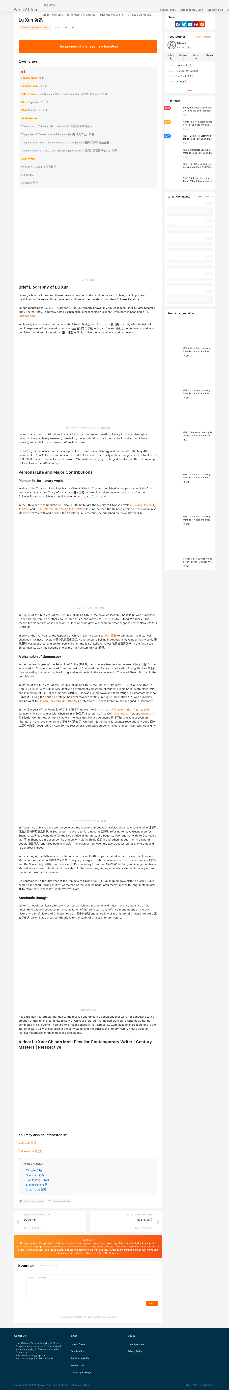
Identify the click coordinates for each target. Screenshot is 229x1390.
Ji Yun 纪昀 (177, 81)
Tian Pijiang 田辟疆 (37, 1180)
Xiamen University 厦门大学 (56, 701)
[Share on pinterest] (196, 24)
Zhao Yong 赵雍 (36, 1189)
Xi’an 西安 (110, 635)
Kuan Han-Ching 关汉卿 (183, 71)
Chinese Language (139, 14)
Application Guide (191, 9)
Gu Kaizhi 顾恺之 (180, 65)
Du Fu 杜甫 (30, 1219)
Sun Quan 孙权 (35, 1175)
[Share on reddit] (202, 24)
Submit (152, 1303)
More (189, 90)
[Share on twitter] (184, 24)
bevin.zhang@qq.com (33, 1355)
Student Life (215, 9)
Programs (48, 5)
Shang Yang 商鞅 (36, 1184)
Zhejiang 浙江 (27, 315)
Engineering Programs (81, 14)
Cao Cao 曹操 (27, 1142)
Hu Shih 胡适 (144, 1219)
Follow (198, 36)
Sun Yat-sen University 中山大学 (115, 709)
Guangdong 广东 (124, 713)
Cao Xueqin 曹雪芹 (180, 76)
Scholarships (168, 9)
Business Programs (112, 14)
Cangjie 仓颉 (34, 1170)
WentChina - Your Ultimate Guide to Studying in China (61, 1385)
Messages (207, 36)
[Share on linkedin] (190, 24)
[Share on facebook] (178, 24)
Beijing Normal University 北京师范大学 (60, 509)
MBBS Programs (52, 14)
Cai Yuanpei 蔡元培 (31, 1151)
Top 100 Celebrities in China (34, 27)
